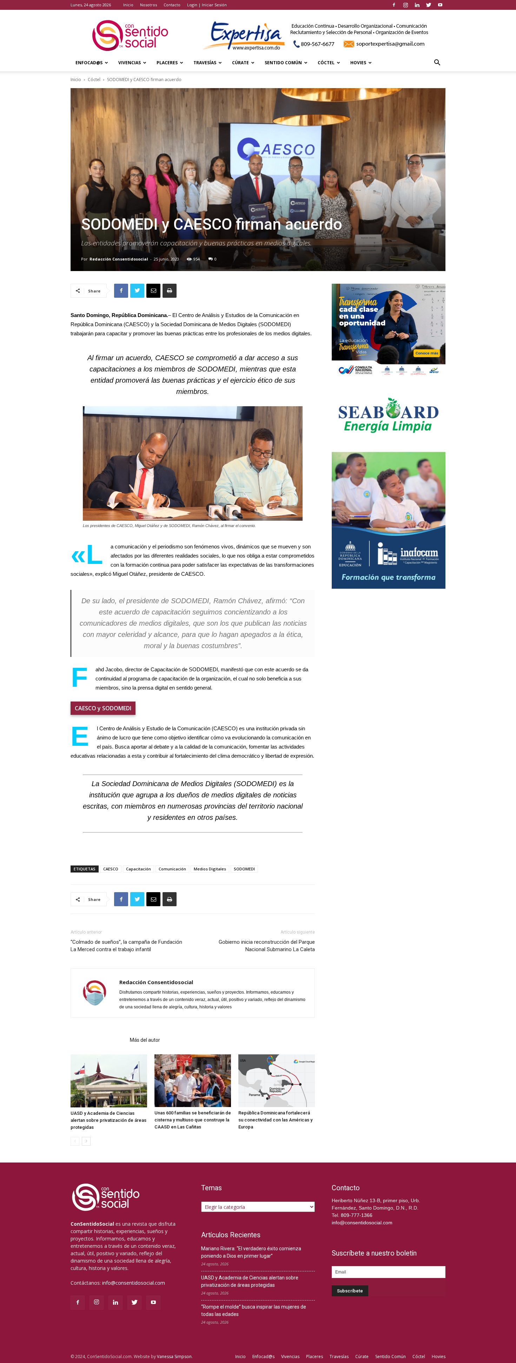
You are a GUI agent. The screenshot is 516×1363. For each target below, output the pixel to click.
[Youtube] (440, 5)
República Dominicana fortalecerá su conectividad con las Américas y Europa (275, 1120)
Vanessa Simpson (174, 1356)
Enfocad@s (88, 63)
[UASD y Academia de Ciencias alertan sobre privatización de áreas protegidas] (109, 1080)
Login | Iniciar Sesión (207, 4)
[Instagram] (405, 5)
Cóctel (326, 63)
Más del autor (145, 1040)
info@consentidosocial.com (133, 1282)
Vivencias (129, 63)
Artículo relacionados (98, 1040)
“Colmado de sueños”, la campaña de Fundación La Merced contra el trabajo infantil (126, 946)
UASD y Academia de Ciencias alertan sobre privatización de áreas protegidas (108, 1120)
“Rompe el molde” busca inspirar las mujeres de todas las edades (253, 1310)
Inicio (128, 4)
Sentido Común (283, 63)
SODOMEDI (244, 868)
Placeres (167, 63)
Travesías (204, 63)
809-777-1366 (356, 1215)
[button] (437, 63)
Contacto (172, 4)
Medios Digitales (210, 868)
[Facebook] (394, 5)
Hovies (358, 63)
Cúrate (240, 63)
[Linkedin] (417, 5)
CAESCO (110, 868)
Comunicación (172, 868)
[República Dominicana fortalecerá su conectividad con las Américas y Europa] (276, 1080)
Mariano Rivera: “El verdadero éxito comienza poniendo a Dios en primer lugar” (251, 1252)
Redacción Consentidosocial (119, 259)
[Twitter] (428, 5)
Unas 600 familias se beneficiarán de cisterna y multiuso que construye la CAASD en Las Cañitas (192, 1120)
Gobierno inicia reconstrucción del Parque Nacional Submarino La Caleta (267, 946)
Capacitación (138, 868)
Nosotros (148, 4)
